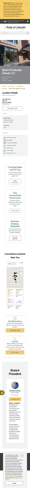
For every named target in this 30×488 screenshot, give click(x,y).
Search (15, 263)
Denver (4, 88)
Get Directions (12, 108)
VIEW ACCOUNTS (15, 181)
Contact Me (15, 399)
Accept (14, 483)
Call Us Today (15, 352)
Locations (11, 86)
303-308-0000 (6, 104)
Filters (21, 262)
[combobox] (13, 33)
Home (4, 86)
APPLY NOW (15, 210)
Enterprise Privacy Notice (11, 476)
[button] (16, 280)
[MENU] (2, 21)
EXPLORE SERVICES (15, 238)
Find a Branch (28, 21)
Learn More (15, 395)
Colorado (19, 86)
